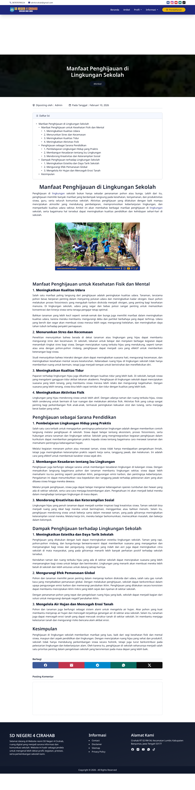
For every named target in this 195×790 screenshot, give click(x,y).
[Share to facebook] (45, 665)
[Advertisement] (97, 34)
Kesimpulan (48, 174)
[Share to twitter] (149, 665)
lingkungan (58, 193)
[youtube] (176, 2)
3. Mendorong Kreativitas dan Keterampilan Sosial (72, 156)
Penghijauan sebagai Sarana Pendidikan (63, 145)
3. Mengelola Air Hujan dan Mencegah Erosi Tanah (72, 170)
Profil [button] (137, 9)
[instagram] (172, 2)
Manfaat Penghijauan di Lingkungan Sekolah (64, 123)
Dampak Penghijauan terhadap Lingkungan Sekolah (70, 159)
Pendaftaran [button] (175, 9)
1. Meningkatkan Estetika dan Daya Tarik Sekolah (71, 163)
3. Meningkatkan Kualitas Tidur (61, 138)
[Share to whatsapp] (123, 665)
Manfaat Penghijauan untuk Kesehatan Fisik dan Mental (72, 127)
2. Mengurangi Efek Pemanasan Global (65, 166)
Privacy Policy (98, 751)
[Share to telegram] (97, 665)
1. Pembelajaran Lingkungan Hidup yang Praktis (71, 148)
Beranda (114, 9)
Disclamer (97, 744)
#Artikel (97, 83)
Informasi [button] (151, 9)
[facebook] (168, 2)
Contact (96, 740)
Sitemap (96, 747)
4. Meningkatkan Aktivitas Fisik (61, 141)
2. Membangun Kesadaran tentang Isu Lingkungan (72, 152)
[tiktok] (184, 2)
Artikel (126, 9)
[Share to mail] (71, 665)
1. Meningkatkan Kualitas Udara (62, 131)
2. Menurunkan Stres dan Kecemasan (65, 134)
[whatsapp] (180, 2)
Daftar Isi (44, 115)
